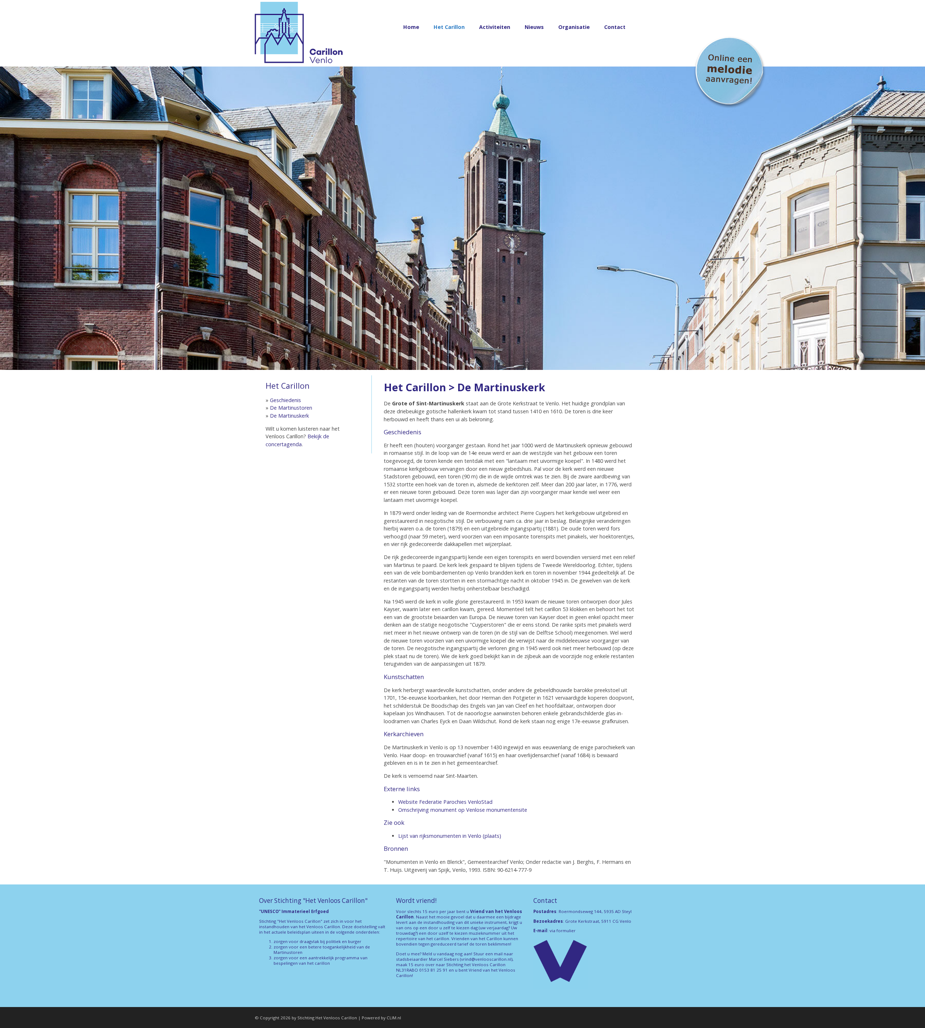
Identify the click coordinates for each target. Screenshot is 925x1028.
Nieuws (534, 27)
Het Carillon (449, 27)
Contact (614, 27)
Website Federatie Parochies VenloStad (445, 801)
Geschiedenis (285, 400)
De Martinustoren (291, 407)
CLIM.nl (394, 1017)
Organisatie (574, 27)
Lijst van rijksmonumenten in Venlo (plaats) (449, 835)
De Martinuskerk (289, 415)
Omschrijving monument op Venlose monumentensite (462, 809)
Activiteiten (494, 27)
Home (411, 27)
